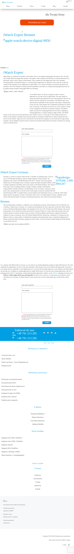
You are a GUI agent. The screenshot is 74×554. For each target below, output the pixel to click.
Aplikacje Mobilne (37, 424)
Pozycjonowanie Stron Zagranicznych (13, 386)
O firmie (37, 482)
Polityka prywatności (8, 508)
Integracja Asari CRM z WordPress (12, 441)
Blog (54, 6)
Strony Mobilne (6, 359)
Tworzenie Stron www (8, 355)
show (7, 67)
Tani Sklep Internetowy (38, 421)
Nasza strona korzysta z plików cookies (59, 540)
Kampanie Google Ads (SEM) (10, 393)
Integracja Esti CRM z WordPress (11, 438)
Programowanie (6, 365)
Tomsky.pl (45, 536)
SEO (14, 273)
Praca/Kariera (38, 478)
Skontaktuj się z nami (37, 22)
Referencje (37, 485)
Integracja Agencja (7, 445)
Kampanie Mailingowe (38, 414)
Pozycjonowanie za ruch (8, 390)
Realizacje (38, 475)
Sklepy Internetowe (38, 417)
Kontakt (65, 6)
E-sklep (43, 6)
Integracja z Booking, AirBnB (10, 451)
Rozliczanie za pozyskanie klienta (11, 379)
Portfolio (19, 6)
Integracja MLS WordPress (9, 448)
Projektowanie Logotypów (9, 400)
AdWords (55, 273)
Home (8, 6)
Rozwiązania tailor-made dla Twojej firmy (14, 504)
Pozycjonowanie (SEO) (8, 383)
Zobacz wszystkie (37, 463)
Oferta (31, 6)
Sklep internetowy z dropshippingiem (12, 455)
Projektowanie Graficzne (9, 396)
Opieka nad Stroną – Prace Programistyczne (14, 362)
